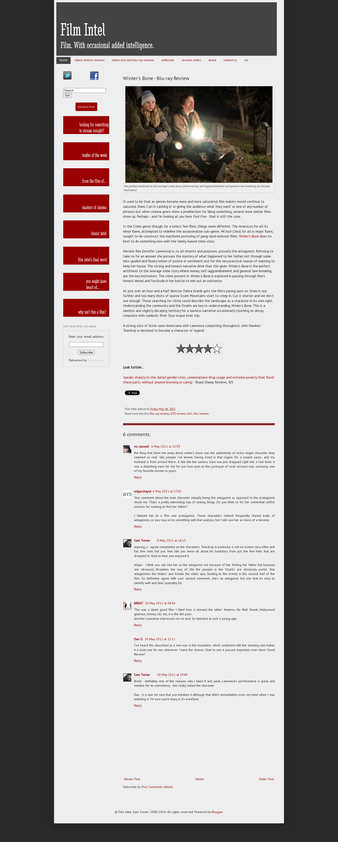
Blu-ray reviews (159, 413)
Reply (138, 477)
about (212, 60)
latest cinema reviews (90, 60)
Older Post (266, 779)
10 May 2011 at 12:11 (160, 639)
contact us (230, 60)
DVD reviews (178, 413)
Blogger (217, 812)
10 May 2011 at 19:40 (172, 675)
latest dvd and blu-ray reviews (133, 60)
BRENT (138, 603)
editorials (167, 60)
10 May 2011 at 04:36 (160, 603)
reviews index (191, 60)
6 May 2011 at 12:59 (165, 446)
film (189, 413)
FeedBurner (96, 360)
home (63, 60)
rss (246, 60)
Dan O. (138, 639)
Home (199, 779)
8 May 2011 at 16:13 (171, 540)
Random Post (86, 106)
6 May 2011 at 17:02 (167, 491)
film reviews (201, 413)
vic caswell (142, 446)
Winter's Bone (249, 236)
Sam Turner (142, 540)
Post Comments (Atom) (157, 787)
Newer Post (132, 779)
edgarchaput (142, 491)
